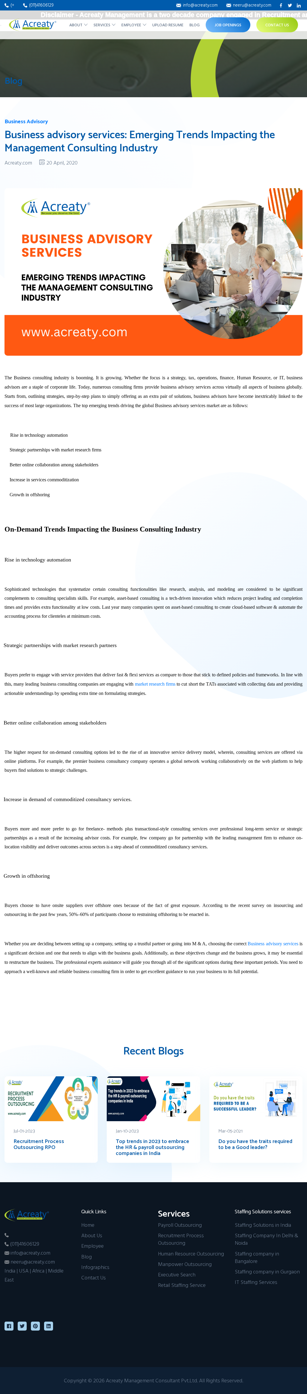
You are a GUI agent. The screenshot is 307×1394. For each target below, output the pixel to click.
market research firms (155, 684)
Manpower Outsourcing (185, 1264)
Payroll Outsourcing (180, 1225)
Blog (194, 25)
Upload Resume (167, 25)
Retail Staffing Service (182, 1285)
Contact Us (277, 25)
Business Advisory (26, 121)
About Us (91, 1235)
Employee (131, 25)
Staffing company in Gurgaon (267, 1271)
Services (102, 25)
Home (87, 1225)
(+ (13, 4)
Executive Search (176, 1274)
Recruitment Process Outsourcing (181, 1239)
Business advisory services (273, 943)
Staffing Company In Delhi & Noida (266, 1239)
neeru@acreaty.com (252, 4)
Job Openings (228, 25)
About (76, 25)
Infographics (95, 1267)
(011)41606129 (41, 4)
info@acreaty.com (200, 4)
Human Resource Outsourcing (191, 1253)
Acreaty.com (18, 163)
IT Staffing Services (256, 1282)
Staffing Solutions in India (263, 1225)
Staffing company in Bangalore (257, 1257)
